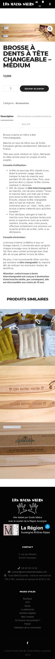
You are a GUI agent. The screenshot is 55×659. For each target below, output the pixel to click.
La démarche (27, 609)
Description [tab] (7, 116)
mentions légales (27, 613)
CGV (27, 602)
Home (27, 606)
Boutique (27, 598)
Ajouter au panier (34, 88)
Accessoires (22, 103)
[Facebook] (50, 4)
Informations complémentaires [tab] (34, 116)
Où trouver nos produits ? (27, 620)
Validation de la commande (27, 627)
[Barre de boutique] (36, 2)
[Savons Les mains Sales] (18, 4)
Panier (27, 623)
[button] (50, 28)
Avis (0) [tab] (26, 124)
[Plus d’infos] (43, 2)
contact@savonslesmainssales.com (29, 571)
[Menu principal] (40, 6)
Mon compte (27, 616)
